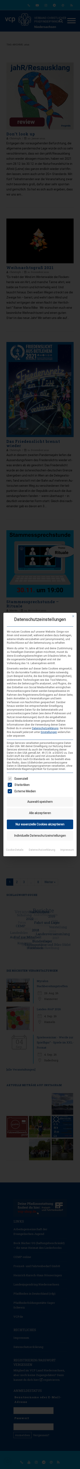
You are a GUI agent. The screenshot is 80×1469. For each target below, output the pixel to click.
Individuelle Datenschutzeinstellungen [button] (40, 835)
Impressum (67, 849)
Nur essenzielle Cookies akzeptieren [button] (40, 824)
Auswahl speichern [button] (40, 801)
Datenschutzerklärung (45, 728)
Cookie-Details (14, 849)
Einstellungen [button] (49, 732)
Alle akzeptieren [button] (40, 813)
